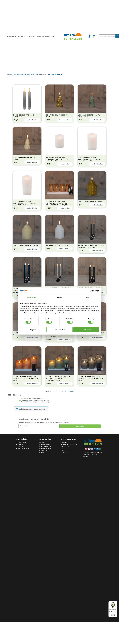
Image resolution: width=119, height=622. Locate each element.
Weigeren (33, 329)
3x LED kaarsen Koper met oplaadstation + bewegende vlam (26, 379)
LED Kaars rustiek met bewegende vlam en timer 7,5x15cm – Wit (24, 203)
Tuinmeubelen (11, 36)
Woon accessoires (43, 36)
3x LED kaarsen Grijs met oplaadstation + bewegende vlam (91, 379)
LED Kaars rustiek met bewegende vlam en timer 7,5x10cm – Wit (57, 159)
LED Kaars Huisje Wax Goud (90, 202)
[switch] (49, 322)
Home (9, 74)
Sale (53, 36)
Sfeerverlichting (32, 74)
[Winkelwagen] (93, 36)
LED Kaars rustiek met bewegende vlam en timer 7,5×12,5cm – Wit (89, 159)
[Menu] (116, 602)
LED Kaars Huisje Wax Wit (57, 245)
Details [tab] (59, 297)
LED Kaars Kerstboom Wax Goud (57, 116)
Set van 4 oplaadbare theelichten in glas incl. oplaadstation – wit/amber (58, 203)
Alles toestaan (86, 329)
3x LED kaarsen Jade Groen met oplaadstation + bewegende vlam (58, 379)
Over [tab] (87, 297)
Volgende (71, 391)
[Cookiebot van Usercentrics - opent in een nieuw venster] (91, 291)
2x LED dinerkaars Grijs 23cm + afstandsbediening (92, 246)
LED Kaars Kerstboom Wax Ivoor (25, 158)
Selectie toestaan (59, 329)
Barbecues (31, 36)
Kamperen (21, 36)
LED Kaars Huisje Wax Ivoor (25, 246)
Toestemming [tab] (31, 297)
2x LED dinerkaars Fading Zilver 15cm (24, 116)
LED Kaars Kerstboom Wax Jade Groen (90, 116)
